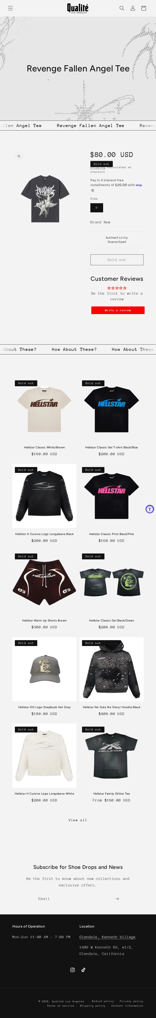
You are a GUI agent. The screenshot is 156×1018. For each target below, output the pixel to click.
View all (78, 820)
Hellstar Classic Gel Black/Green (111, 620)
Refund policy (103, 1001)
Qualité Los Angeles (68, 1001)
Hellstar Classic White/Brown (44, 447)
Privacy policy (132, 1001)
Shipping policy (93, 1005)
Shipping (97, 167)
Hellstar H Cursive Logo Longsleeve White (44, 793)
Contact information (127, 1005)
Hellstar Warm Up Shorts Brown (44, 620)
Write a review (118, 310)
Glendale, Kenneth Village (108, 937)
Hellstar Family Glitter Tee (111, 793)
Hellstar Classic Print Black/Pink (111, 534)
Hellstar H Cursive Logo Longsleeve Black (44, 534)
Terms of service (60, 1005)
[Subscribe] (117, 898)
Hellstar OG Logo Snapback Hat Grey (44, 707)
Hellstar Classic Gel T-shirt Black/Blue (111, 447)
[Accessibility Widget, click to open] (150, 509)
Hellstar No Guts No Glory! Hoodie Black (111, 707)
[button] (10, 8)
